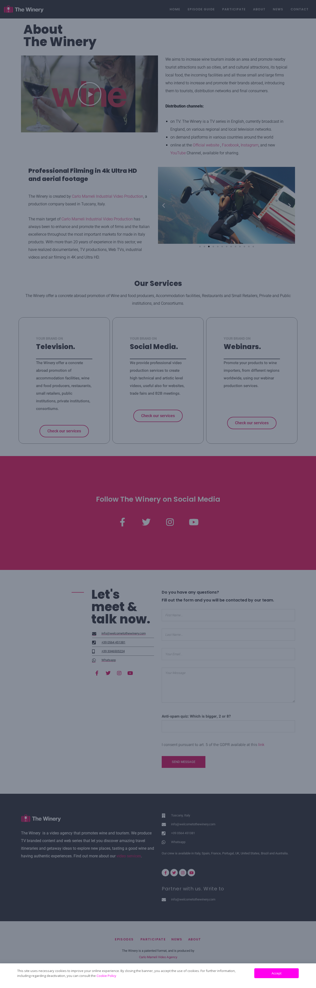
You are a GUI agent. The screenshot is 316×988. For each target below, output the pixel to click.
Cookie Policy (106, 975)
